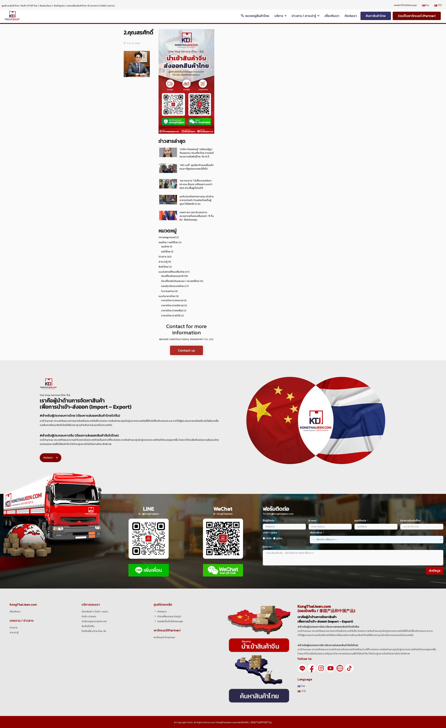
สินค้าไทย (163, 267)
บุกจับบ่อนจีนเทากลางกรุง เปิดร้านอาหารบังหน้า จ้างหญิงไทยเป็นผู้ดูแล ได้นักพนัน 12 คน (196, 200)
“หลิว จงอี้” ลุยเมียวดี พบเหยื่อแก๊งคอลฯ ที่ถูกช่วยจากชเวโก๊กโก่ (196, 167)
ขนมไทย (165, 246)
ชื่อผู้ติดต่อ (268, 520)
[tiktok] (349, 668)
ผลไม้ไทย (165, 251)
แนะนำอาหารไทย (167, 296)
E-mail (313, 520)
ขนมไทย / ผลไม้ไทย (168, 242)
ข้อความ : (267, 547)
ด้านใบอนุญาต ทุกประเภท (94, 621)
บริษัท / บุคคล (270, 532)
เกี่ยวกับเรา (15, 611)
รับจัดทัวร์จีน (88, 626)
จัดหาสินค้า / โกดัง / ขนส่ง (95, 611)
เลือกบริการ (316, 532)
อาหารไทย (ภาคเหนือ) (172, 310)
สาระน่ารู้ (163, 262)
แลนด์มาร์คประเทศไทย (172, 286)
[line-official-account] (302, 668)
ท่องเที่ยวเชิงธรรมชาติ (172, 276)
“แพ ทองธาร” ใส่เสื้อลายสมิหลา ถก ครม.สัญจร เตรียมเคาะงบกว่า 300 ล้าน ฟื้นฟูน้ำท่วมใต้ (195, 184)
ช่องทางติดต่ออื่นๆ (410, 520)
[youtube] (330, 668)
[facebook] (311, 668)
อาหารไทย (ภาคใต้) (170, 315)
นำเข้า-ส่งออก (89, 616)
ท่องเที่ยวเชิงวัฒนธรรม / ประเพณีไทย (180, 281)
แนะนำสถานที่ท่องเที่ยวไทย (172, 272)
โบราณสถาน (167, 291)
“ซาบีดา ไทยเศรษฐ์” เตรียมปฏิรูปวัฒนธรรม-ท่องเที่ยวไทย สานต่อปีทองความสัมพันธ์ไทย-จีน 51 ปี (196, 152)
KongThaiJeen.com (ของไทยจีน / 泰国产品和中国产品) (244, 722)
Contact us (186, 350)
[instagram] (321, 668)
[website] (340, 668)
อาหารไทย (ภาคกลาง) (172, 300)
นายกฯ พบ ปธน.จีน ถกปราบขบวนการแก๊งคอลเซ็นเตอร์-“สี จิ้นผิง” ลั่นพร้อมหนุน (196, 216)
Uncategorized (167, 237)
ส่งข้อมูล (434, 570)
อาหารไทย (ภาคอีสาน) (172, 305)
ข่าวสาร (162, 257)
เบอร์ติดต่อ (360, 520)
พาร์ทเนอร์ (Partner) (164, 637)
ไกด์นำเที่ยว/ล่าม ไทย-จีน (94, 631)
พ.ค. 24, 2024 (133, 43)
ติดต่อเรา (48, 458)
